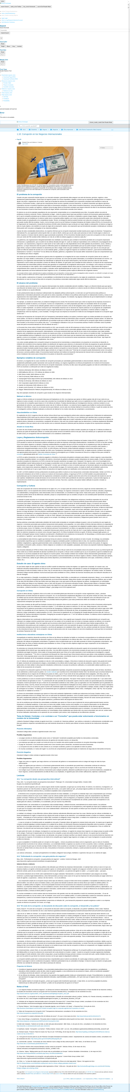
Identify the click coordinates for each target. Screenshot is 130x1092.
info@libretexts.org (98, 1089)
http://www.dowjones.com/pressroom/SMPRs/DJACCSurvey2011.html (38, 1021)
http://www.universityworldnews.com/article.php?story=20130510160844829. (40, 1053)
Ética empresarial (68, 129)
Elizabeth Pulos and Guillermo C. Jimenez (36, 1073)
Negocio (44, 129)
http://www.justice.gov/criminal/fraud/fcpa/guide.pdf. (46, 1038)
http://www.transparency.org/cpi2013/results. (30, 1013)
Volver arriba (20, 1078)
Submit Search (5, 33)
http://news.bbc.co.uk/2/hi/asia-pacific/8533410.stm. (32, 1043)
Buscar (19, 126)
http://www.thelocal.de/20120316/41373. (89, 1016)
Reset (2, 43)
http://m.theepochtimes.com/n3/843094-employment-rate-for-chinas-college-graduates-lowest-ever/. (47, 1063)
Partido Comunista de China (46, 454)
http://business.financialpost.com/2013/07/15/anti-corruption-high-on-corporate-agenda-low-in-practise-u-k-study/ (50, 1008)
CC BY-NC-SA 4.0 (90, 1072)
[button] (6, 98)
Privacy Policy (47, 1089)
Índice (103, 147)
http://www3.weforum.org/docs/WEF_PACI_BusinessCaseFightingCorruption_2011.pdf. (43, 993)
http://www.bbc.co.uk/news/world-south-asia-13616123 (33, 1026)
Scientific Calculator (8, 87)
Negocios (55, 129)
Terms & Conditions (56, 1089)
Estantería (34, 129)
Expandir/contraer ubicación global (112, 129)
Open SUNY (25, 144)
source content (59, 1073)
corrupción (20, 454)
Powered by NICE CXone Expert (40, 1086)
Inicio (24, 129)
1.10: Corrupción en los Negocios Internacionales (37, 1072)
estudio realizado (52, 672)
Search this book (4, 27)
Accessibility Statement (68, 1089)
